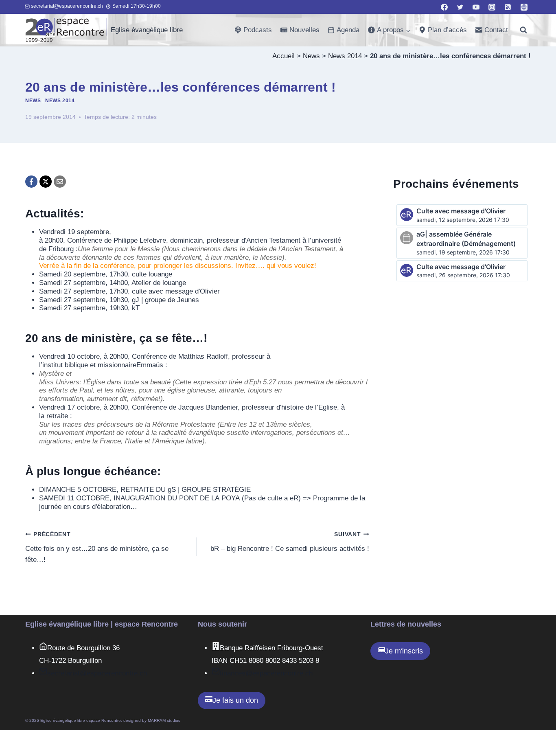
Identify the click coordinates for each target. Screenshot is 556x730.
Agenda (348, 30)
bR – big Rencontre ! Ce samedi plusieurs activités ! (289, 541)
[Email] (60, 181)
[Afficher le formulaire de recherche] (523, 30)
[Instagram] (492, 7)
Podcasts (257, 30)
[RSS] (508, 7)
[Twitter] (460, 7)
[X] (45, 181)
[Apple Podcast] (524, 7)
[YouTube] (476, 7)
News (311, 56)
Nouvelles (304, 30)
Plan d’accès (447, 30)
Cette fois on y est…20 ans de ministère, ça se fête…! (97, 547)
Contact (496, 30)
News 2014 (345, 56)
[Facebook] (444, 7)
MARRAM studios (164, 720)
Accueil (283, 56)
